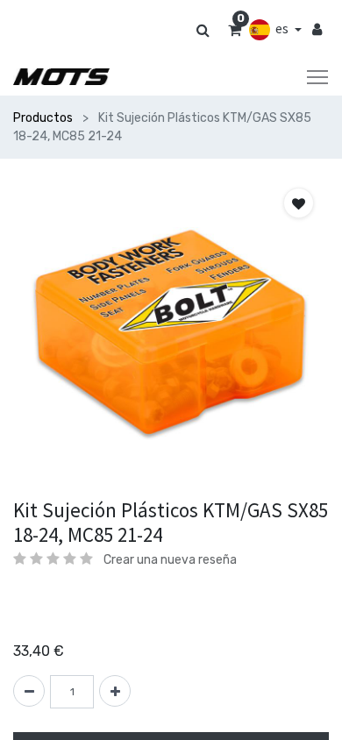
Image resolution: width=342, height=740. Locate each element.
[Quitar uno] (29, 691)
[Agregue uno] (115, 691)
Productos (43, 117)
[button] (298, 203)
